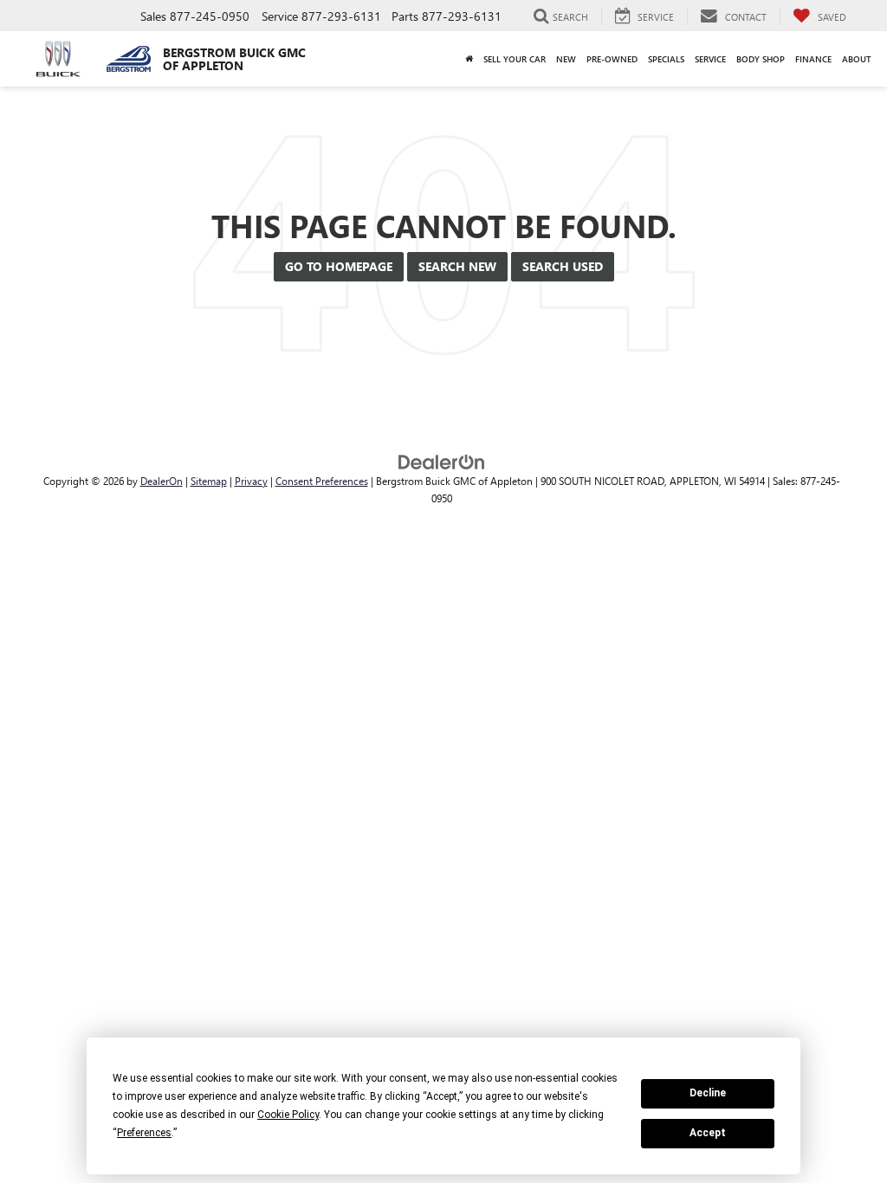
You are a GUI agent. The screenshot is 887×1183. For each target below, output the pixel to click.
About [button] (856, 59)
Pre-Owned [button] (612, 59)
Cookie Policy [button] (288, 1115)
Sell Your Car (514, 59)
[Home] (469, 59)
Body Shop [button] (760, 59)
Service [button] (710, 59)
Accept (708, 1133)
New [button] (566, 59)
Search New (457, 266)
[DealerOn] (442, 461)
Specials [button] (666, 59)
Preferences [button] (144, 1133)
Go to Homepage (338, 266)
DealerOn (161, 481)
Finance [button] (813, 59)
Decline (708, 1093)
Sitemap (209, 481)
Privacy (251, 481)
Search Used (562, 266)
